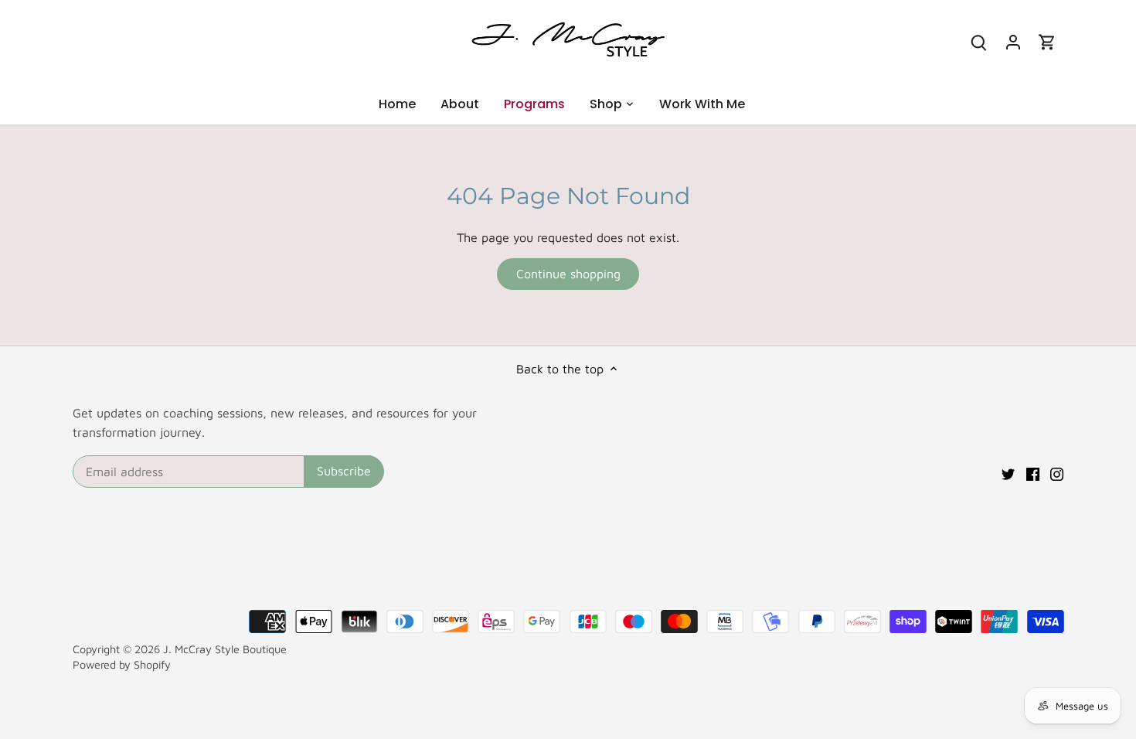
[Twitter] (1008, 472)
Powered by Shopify (122, 664)
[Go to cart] (1047, 41)
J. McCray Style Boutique (225, 649)
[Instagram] (1056, 472)
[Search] (979, 41)
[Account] (1013, 41)
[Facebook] (1032, 472)
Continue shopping (568, 274)
